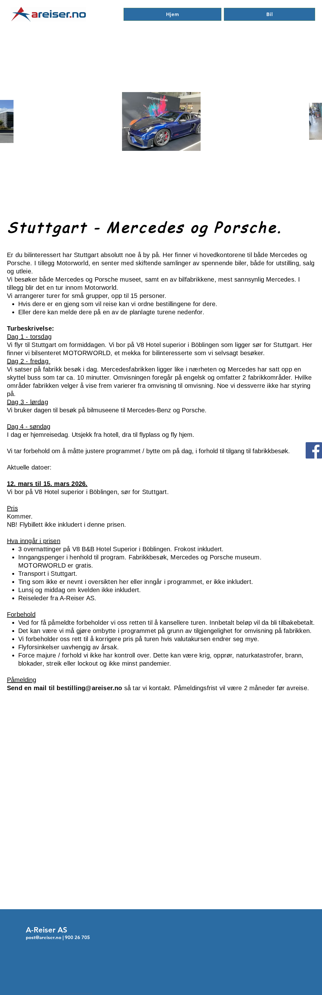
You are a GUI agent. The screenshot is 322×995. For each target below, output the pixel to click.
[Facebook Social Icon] (314, 450)
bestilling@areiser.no (89, 687)
